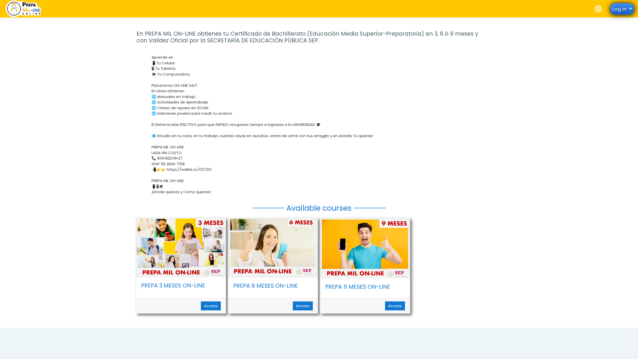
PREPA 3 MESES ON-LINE (173, 285)
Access (211, 305)
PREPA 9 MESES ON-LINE (357, 287)
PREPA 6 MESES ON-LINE (265, 286)
